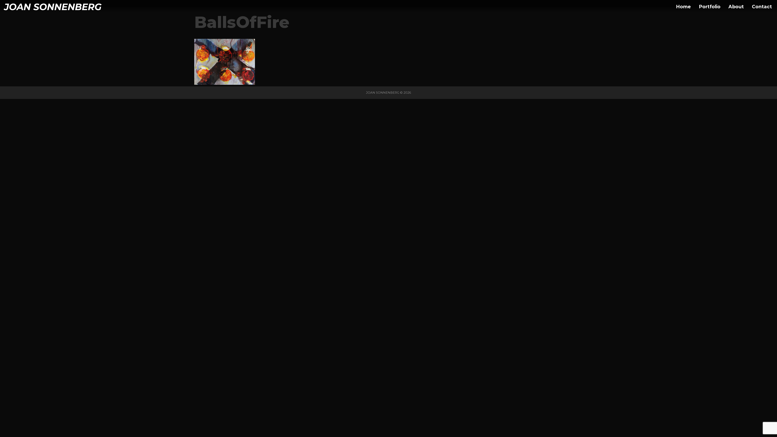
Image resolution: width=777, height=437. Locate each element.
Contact (762, 7)
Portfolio (709, 7)
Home (683, 7)
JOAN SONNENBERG (53, 6)
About (736, 7)
